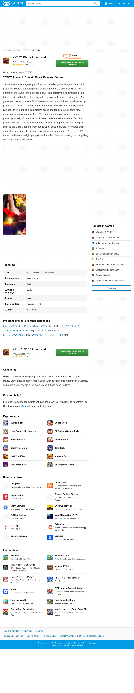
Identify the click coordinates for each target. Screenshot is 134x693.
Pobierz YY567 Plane (13, 326)
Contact (15, 631)
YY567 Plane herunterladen (16, 330)
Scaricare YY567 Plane (46, 330)
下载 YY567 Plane (67, 326)
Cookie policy (33, 636)
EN (124, 3)
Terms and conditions (13, 636)
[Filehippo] (13, 3)
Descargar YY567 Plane (14, 335)
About (6, 631)
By (19, 62)
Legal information (68, 636)
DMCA (82, 636)
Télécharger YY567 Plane (41, 326)
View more (111, 288)
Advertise (27, 631)
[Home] (4, 50)
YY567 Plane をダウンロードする (48, 335)
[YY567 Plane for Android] (6, 61)
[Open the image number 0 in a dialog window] (14, 214)
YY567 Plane (29, 57)
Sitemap (39, 631)
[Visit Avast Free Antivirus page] (72, 56)
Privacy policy (49, 636)
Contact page (28, 406)
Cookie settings (96, 636)
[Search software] (95, 3)
